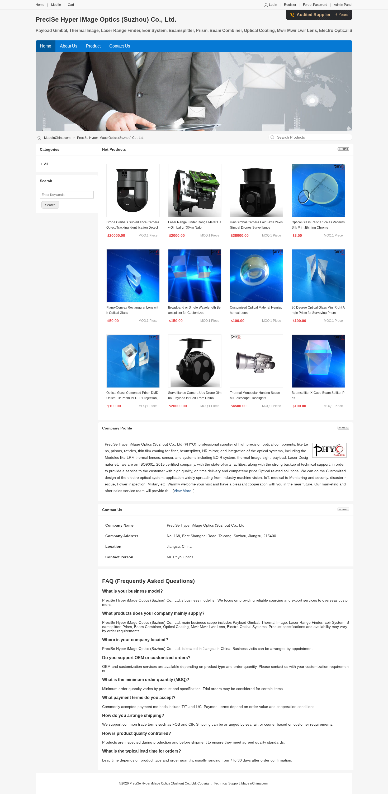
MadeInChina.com (57, 138)
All (46, 164)
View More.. (183, 491)
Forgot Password (315, 5)
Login (273, 5)
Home (40, 5)
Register (290, 5)
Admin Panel (343, 5)
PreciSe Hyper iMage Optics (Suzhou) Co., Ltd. (106, 19)
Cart (71, 5)
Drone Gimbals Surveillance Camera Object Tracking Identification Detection (132, 227)
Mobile (56, 5)
